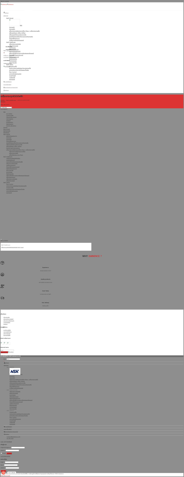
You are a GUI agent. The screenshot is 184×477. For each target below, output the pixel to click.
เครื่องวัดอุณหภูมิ (13, 46)
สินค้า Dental (9, 18)
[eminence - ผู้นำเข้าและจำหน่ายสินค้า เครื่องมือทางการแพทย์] (7, 4)
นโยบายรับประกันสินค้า (8, 319)
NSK (4, 112)
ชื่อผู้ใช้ (3, 462)
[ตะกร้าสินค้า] (7, 66)
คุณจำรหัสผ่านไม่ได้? (5, 456)
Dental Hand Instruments (13, 148)
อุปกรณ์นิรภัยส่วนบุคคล (15, 74)
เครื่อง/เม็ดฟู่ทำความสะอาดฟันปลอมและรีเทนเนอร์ (21, 53)
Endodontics (9, 122)
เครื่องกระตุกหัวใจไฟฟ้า (11, 163)
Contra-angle (9, 115)
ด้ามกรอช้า (12, 27)
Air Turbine (9, 114)
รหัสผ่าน (3, 450)
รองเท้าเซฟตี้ (12, 76)
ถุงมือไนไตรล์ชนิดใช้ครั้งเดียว (13, 158)
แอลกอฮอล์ (12, 79)
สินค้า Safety (9, 65)
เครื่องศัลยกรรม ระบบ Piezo (16, 155)
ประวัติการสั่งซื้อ (7, 330)
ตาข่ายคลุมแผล (13, 61)
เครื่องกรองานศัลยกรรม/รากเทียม (17, 151)
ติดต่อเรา (5, 324)
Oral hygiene (9, 119)
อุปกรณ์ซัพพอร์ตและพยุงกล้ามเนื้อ (14, 162)
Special (5, 127)
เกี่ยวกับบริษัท (6, 317)
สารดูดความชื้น (13, 66)
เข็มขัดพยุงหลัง (13, 59)
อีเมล (2, 465)
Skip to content (5, 1)
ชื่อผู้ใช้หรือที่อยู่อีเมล (6, 447)
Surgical (8, 121)
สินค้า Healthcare (11, 42)
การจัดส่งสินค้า (6, 322)
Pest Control (12, 72)
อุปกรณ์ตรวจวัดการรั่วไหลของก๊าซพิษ (19, 70)
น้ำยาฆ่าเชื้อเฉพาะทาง (14, 38)
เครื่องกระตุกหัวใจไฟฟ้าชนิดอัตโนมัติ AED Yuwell (12, 247)
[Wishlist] (1, 239)
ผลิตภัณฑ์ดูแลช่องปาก (14, 51)
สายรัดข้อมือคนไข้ (10, 160)
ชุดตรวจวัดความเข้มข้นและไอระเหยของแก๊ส (20, 68)
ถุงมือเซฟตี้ (12, 78)
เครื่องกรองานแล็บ (13, 153)
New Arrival (6, 129)
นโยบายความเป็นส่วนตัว (8, 321)
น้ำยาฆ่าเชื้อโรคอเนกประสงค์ (16, 55)
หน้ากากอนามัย (13, 63)
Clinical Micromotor (11, 117)
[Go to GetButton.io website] (3, 475)
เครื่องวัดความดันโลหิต (15, 44)
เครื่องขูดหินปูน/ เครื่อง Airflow (17, 33)
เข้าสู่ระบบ (9, 453)
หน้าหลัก (3, 100)
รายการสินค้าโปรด (7, 332)
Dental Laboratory (11, 126)
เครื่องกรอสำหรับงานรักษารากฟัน (17, 35)
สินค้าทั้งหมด (6, 133)
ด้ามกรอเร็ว (12, 29)
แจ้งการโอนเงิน (6, 333)
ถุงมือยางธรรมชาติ (14, 57)
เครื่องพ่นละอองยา (14, 50)
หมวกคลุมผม (12, 48)
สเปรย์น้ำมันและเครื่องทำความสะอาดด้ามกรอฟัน (21, 37)
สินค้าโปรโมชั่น (6, 131)
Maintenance (9, 124)
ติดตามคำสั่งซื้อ (6, 335)
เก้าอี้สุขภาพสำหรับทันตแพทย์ (16, 40)
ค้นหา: (5, 51)
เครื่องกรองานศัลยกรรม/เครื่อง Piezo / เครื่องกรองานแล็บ (24, 31)
